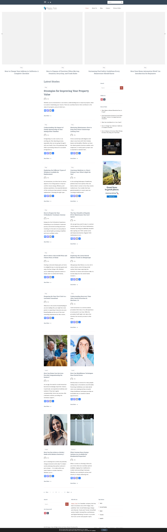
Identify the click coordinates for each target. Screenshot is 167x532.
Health (46, 370)
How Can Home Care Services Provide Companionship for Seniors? (53, 375)
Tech (101, 503)
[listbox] (83, 43)
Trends (101, 514)
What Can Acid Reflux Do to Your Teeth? (112, 122)
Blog (101, 8)
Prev (47, 492)
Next (68, 492)
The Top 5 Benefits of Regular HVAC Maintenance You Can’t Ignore (80, 215)
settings (93, 530)
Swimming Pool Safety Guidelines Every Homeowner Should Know (68, 72)
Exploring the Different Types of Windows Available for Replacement (55, 172)
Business (73, 449)
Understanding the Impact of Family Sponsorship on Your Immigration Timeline (53, 129)
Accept (104, 530)
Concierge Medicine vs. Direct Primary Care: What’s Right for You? (80, 172)
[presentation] (2, 34)
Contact (108, 8)
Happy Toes (74, 503)
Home (87, 8)
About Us (94, 8)
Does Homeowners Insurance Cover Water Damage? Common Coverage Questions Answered (112, 117)
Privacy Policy (117, 8)
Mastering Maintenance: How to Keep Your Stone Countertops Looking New (81, 129)
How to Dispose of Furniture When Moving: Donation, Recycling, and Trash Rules (27, 72)
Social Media (103, 507)
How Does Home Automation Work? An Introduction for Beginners (110, 72)
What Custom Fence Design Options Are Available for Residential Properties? (79, 454)
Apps (101, 511)
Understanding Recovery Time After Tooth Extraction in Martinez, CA (80, 298)
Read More (46, 115)
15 (65, 492)
